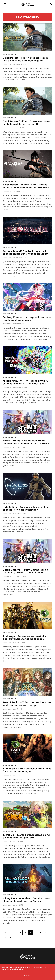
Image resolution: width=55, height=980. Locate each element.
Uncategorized (9, 54)
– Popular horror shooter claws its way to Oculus (26, 900)
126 (5, 937)
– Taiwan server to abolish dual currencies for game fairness (25, 637)
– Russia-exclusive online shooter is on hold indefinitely (26, 508)
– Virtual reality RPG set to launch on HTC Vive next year (25, 382)
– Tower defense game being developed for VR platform (26, 836)
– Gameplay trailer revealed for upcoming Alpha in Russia (26, 442)
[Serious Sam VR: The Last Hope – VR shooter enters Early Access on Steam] (27, 230)
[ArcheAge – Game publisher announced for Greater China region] (27, 748)
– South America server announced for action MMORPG (26, 186)
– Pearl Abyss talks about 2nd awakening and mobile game (26, 59)
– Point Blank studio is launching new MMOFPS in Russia (26, 571)
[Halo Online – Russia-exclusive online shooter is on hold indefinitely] (27, 486)
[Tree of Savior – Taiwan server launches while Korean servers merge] (27, 682)
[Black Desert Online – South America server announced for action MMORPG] (27, 164)
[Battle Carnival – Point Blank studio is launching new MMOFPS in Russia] (27, 551)
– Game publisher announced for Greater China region (27, 770)
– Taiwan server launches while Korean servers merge (27, 704)
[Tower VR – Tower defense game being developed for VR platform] (27, 814)
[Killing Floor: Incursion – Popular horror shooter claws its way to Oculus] (27, 878)
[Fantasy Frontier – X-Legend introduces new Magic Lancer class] (27, 297)
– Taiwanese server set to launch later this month (27, 123)
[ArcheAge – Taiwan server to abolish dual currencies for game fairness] (27, 615)
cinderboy (7, 65)
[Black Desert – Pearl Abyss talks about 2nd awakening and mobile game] (27, 37)
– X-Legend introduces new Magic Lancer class (27, 319)
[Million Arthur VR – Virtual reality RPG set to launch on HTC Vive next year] (27, 360)
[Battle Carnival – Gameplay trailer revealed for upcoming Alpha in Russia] (27, 422)
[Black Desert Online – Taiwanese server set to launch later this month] (27, 101)
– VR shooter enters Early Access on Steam (25, 252)
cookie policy (16, 969)
